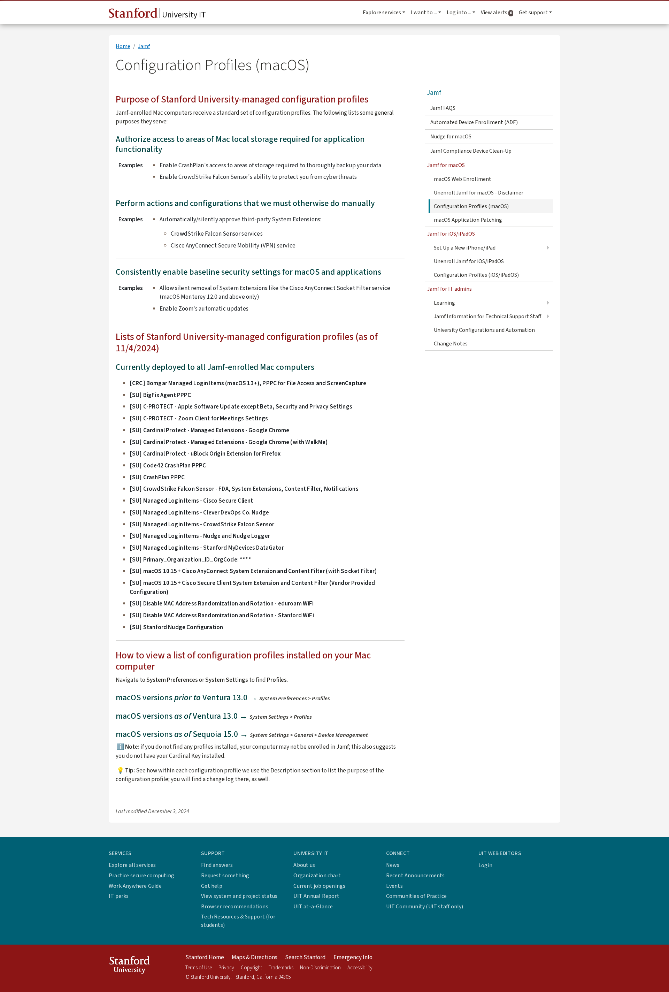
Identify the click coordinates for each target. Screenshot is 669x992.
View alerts (498, 12)
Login (485, 865)
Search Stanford (305, 957)
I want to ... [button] (424, 12)
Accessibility (359, 967)
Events (394, 886)
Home (123, 46)
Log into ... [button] (459, 12)
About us (304, 865)
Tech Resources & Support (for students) (238, 921)
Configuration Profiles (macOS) (471, 206)
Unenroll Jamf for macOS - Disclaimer (478, 193)
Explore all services (132, 865)
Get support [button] (533, 12)
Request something (225, 875)
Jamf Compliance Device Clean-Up (471, 151)
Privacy (226, 967)
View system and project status (239, 896)
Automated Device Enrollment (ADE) (474, 122)
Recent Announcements (415, 875)
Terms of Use (198, 967)
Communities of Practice (416, 896)
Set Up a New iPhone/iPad (464, 248)
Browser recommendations (234, 906)
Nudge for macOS (450, 136)
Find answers (217, 865)
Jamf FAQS (442, 108)
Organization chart (317, 875)
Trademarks (281, 967)
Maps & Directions (254, 957)
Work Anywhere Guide (135, 886)
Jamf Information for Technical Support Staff (487, 316)
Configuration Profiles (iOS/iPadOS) (476, 275)
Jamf (144, 46)
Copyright (251, 967)
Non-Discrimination (320, 967)
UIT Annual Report (316, 896)
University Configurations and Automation (484, 330)
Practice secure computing (141, 875)
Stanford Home (204, 957)
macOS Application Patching (468, 220)
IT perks (119, 896)
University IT (183, 15)
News (393, 865)
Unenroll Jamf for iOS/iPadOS (469, 261)
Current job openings (319, 886)
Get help (211, 886)
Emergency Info (352, 957)
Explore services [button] (382, 12)
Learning (444, 303)
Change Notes (451, 344)
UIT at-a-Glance (313, 906)
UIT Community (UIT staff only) (424, 906)
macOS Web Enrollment (462, 179)
